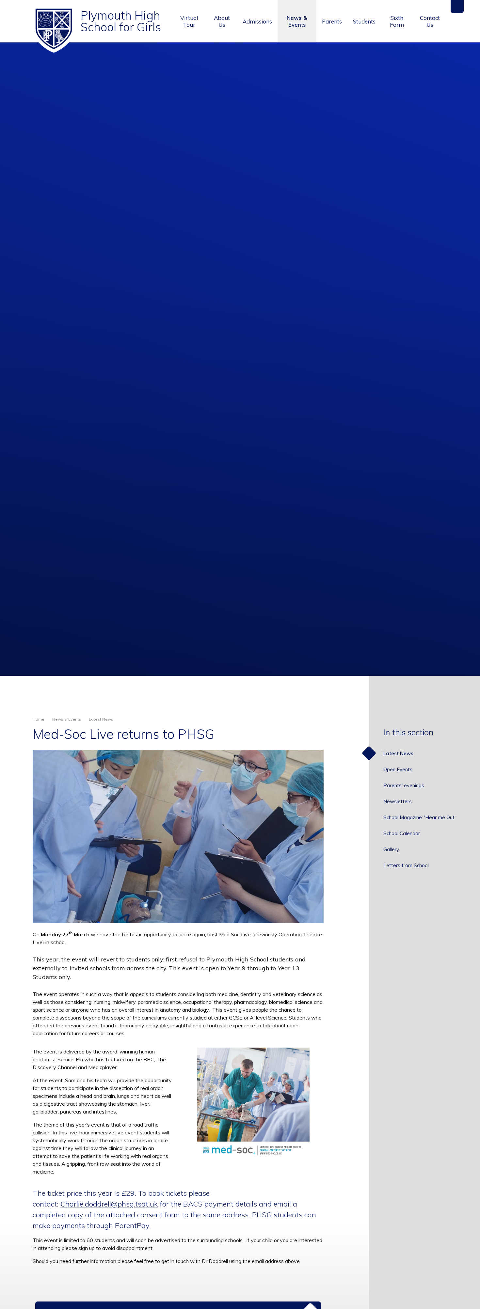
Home (38, 719)
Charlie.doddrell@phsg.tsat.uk (109, 1203)
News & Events (66, 719)
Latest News (101, 719)
